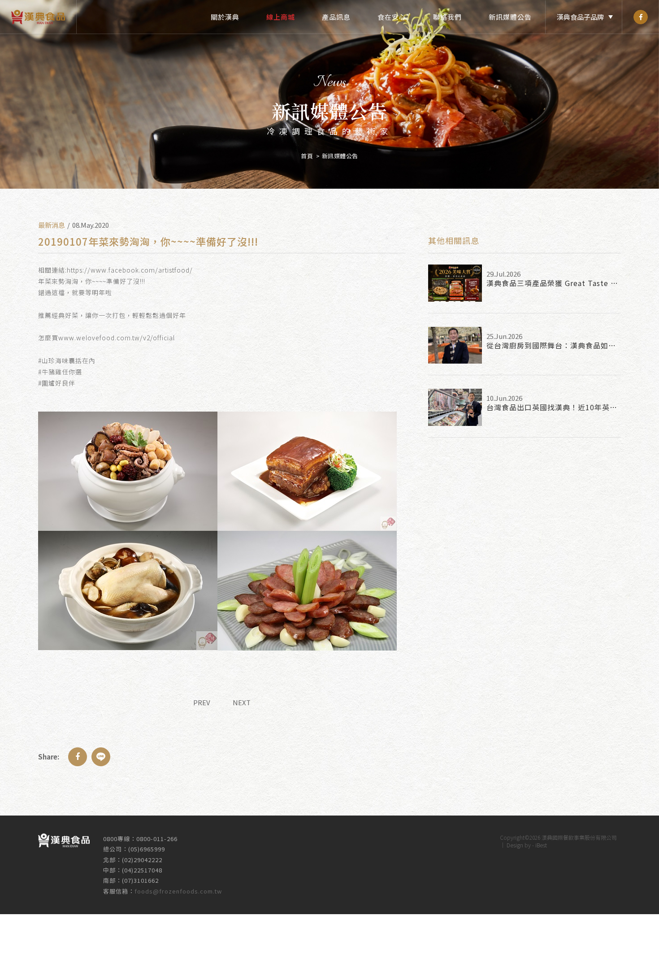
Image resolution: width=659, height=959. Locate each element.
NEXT (242, 702)
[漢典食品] (640, 17)
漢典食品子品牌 (580, 17)
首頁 (307, 156)
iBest (541, 845)
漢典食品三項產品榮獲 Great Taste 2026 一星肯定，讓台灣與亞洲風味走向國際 (553, 282)
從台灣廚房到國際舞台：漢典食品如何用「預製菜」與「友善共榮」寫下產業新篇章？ (553, 345)
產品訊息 (336, 17)
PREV (201, 702)
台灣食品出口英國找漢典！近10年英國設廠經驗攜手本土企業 (553, 407)
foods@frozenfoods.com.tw (178, 891)
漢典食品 (38, 17)
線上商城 (280, 17)
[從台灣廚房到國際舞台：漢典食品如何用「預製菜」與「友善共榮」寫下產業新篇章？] (455, 345)
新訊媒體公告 (510, 17)
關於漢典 (225, 17)
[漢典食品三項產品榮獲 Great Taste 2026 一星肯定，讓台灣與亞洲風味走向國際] (455, 283)
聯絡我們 (447, 17)
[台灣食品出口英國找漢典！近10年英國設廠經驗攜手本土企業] (455, 407)
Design (515, 845)
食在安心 (391, 17)
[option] (329, 94)
